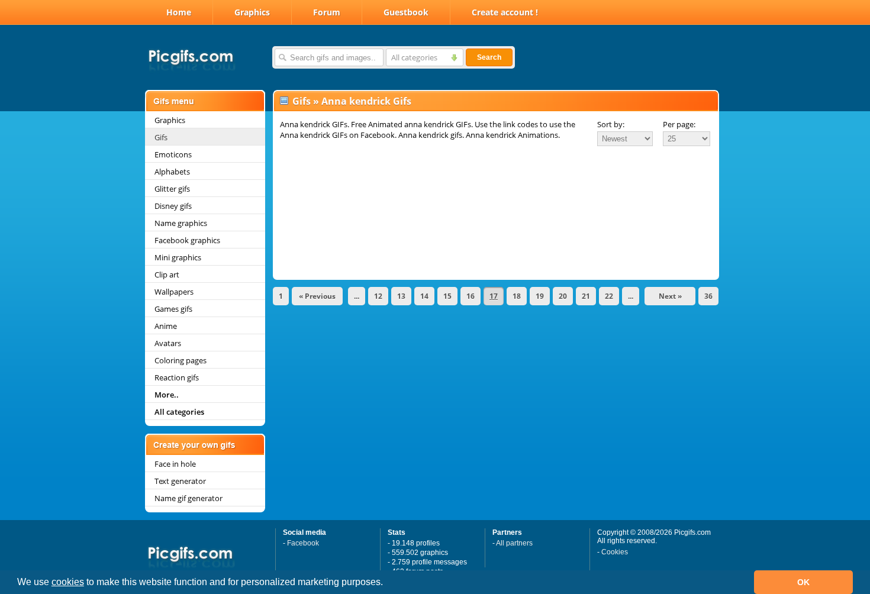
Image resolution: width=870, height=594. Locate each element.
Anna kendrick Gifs (366, 101)
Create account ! (505, 12)
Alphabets (172, 171)
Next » (670, 296)
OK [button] (803, 582)
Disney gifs (173, 206)
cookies (67, 582)
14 (424, 296)
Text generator (180, 481)
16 (470, 296)
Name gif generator (188, 498)
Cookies (614, 552)
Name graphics (180, 223)
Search (489, 57)
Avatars (167, 343)
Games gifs (173, 309)
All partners (514, 543)
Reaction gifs (176, 377)
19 (540, 296)
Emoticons (173, 154)
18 (517, 296)
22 (609, 296)
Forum (326, 12)
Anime (165, 326)
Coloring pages (180, 360)
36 (708, 296)
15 (447, 296)
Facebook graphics (187, 240)
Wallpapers (174, 291)
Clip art (166, 274)
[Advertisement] (496, 179)
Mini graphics (177, 257)
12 (378, 296)
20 (563, 296)
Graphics (252, 12)
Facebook (303, 543)
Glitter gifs (172, 188)
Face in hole (175, 464)
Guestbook (406, 12)
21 (586, 296)
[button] (387, 583)
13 (401, 296)
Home (178, 12)
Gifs (160, 137)
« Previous (317, 296)
